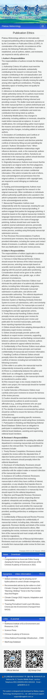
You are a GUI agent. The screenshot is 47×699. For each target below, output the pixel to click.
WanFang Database (13, 642)
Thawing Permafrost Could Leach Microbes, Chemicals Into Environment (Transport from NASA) (22, 607)
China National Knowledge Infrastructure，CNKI (24, 638)
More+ (41, 554)
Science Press (10, 630)
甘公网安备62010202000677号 (15, 676)
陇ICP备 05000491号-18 (36, 676)
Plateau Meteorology (11, 26)
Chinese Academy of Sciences (17, 634)
